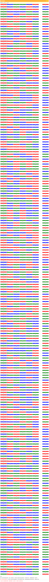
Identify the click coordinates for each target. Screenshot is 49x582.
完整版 (2, 2)
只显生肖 (5, 2)
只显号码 (8, 2)
